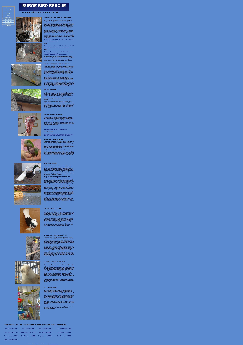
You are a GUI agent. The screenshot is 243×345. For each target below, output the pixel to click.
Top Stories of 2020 (28, 336)
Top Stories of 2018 (64, 332)
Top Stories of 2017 (45, 332)
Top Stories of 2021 (45, 336)
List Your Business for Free (53, 343)
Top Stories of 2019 (11, 336)
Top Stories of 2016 (28, 332)
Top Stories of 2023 (11, 339)
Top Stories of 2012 (28, 328)
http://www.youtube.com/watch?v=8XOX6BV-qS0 (55, 129)
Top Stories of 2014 (64, 328)
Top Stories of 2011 (11, 328)
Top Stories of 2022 (64, 336)
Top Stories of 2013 (45, 328)
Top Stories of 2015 (11, 332)
